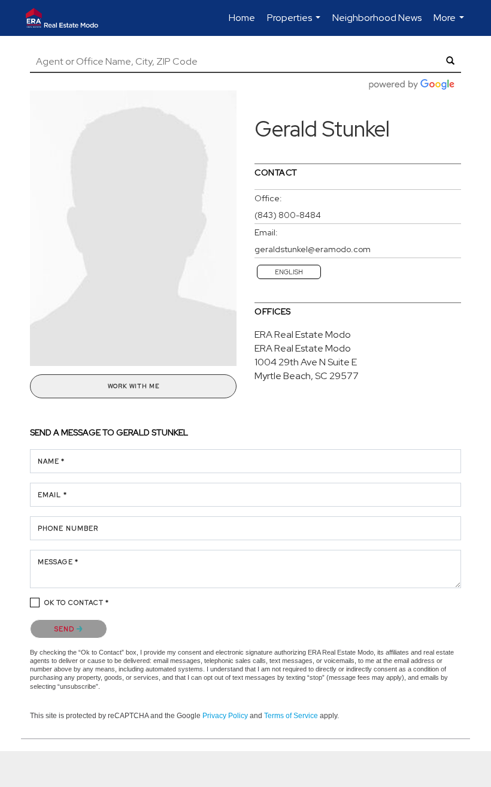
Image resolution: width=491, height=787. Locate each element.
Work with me (133, 386)
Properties (295, 23)
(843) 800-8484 (287, 215)
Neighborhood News (377, 17)
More (450, 23)
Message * (58, 562)
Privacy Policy (225, 716)
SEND (65, 629)
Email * (52, 495)
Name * (51, 461)
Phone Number (68, 528)
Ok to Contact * (77, 602)
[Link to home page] (67, 18)
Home (242, 17)
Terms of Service (291, 716)
